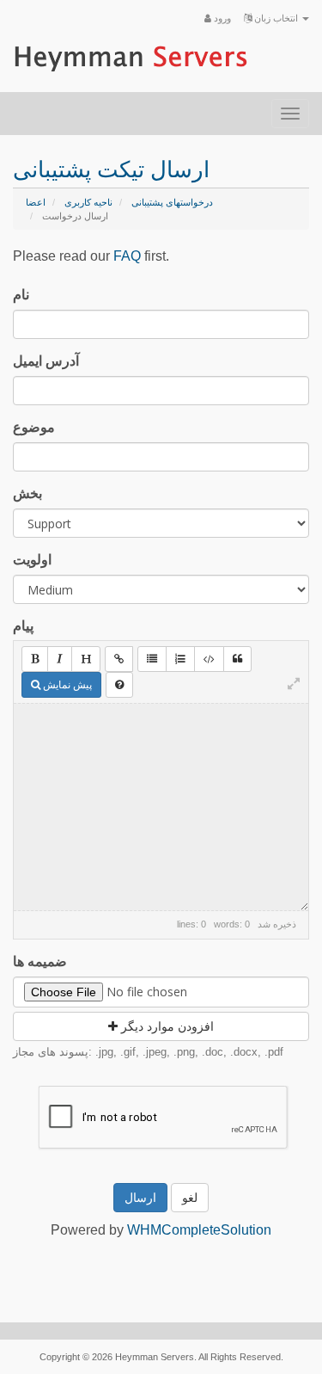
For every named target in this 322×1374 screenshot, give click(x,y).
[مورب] (59, 659)
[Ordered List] (180, 659)
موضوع (34, 427)
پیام (23, 626)
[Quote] (237, 659)
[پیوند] (119, 659)
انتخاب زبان (276, 18)
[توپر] (34, 659)
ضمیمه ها (40, 961)
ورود (221, 18)
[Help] (119, 685)
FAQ (127, 256)
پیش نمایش (66, 684)
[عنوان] (85, 659)
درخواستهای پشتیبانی (172, 202)
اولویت (32, 559)
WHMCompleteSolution (199, 1230)
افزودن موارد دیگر (166, 1026)
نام (21, 294)
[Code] (209, 659)
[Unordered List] (152, 659)
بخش (27, 493)
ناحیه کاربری (88, 202)
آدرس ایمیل (46, 361)
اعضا (36, 202)
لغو (189, 1198)
